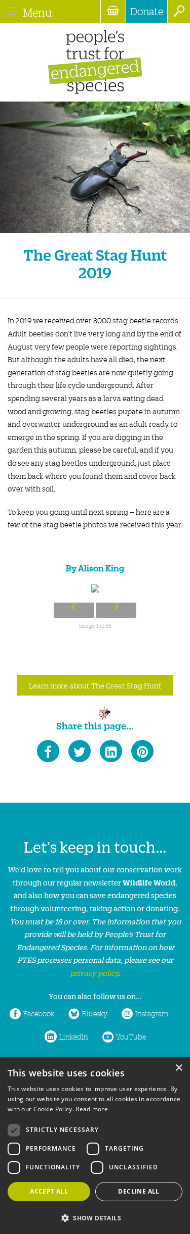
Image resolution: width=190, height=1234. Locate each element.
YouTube (131, 1036)
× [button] (178, 1068)
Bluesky (94, 1013)
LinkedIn (73, 1036)
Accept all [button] (49, 1191)
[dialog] (95, 1145)
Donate (146, 11)
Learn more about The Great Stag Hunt (95, 685)
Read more (91, 1109)
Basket (113, 11)
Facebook (38, 1013)
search (178, 11)
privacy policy (94, 972)
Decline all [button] (138, 1191)
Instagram (151, 1013)
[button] (95, 1217)
